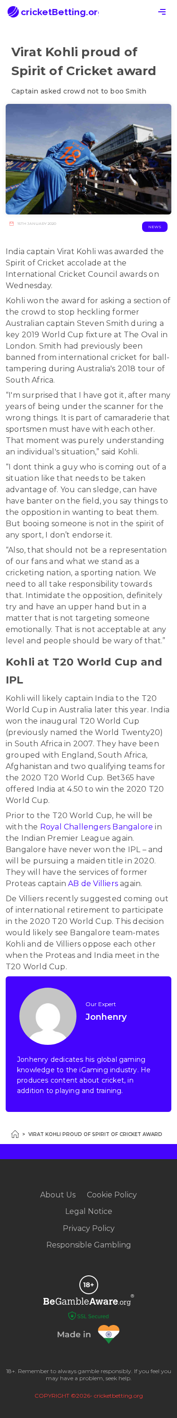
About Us (58, 1194)
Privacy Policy (89, 1228)
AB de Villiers (93, 883)
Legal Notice (88, 1211)
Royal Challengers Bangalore (96, 826)
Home (15, 1134)
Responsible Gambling (88, 1244)
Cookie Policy (112, 1194)
